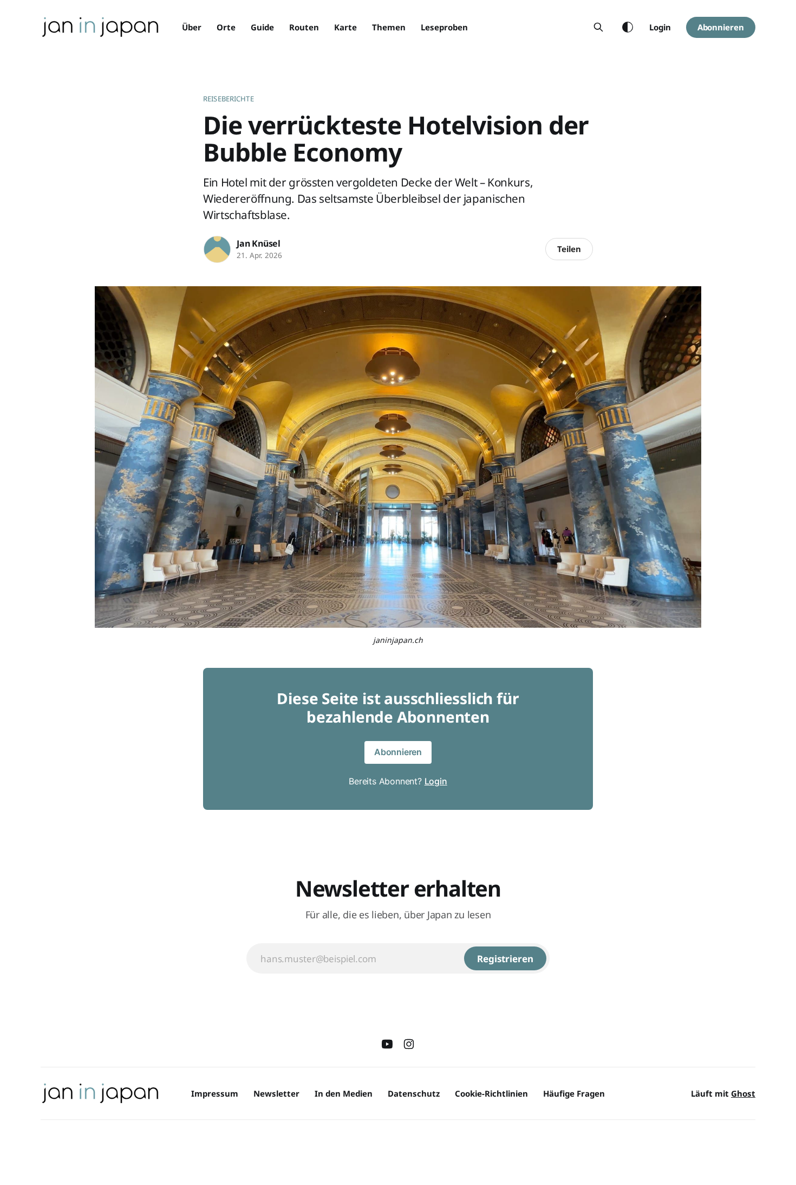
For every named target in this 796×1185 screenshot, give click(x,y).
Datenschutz (414, 1093)
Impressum (214, 1093)
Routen (304, 27)
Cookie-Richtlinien (491, 1093)
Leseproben (444, 27)
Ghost (743, 1093)
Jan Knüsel (258, 243)
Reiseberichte (228, 99)
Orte (226, 27)
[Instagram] (408, 1044)
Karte (345, 27)
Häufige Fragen (574, 1093)
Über (191, 27)
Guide (262, 27)
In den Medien (344, 1093)
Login (660, 27)
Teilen (569, 248)
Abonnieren (720, 27)
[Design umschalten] (627, 27)
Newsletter (276, 1093)
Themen (389, 27)
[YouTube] (387, 1044)
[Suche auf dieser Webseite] (598, 27)
